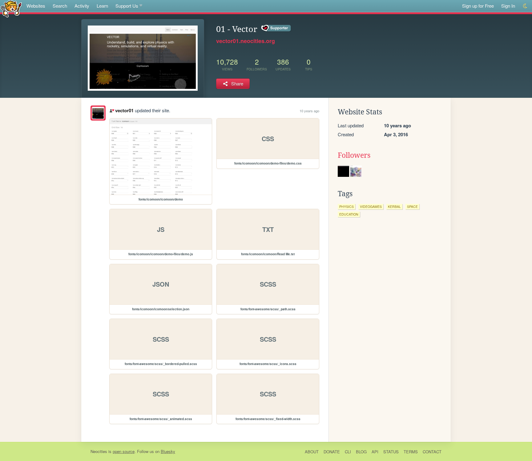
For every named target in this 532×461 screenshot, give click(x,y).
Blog (361, 452)
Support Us (126, 5)
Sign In (508, 5)
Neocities (99, 451)
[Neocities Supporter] (276, 28)
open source (124, 451)
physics (346, 206)
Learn (102, 5)
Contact (432, 452)
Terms (411, 452)
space (412, 206)
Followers (354, 155)
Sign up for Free (478, 5)
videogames (371, 206)
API (375, 452)
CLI (348, 452)
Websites (35, 5)
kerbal (394, 206)
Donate (332, 452)
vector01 (124, 110)
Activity (82, 5)
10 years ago (309, 110)
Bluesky (168, 451)
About (312, 452)
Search (60, 5)
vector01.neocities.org (245, 41)
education (348, 214)
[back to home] (11, 8)
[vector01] (98, 113)
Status (391, 452)
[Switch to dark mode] (525, 6)
